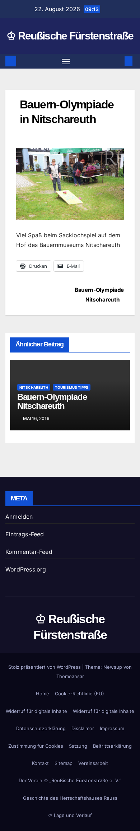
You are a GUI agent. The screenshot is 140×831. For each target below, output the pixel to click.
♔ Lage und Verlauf (70, 815)
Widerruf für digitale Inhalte (36, 711)
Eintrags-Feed (24, 534)
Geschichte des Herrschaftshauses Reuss (70, 798)
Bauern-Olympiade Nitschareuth (52, 401)
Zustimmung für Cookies (35, 746)
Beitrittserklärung (112, 746)
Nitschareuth (33, 387)
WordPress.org (25, 569)
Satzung (78, 746)
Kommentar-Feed (28, 551)
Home (42, 693)
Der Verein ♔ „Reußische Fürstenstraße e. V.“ (70, 780)
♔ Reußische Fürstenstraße (70, 36)
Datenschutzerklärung (41, 728)
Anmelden (19, 516)
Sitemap (64, 763)
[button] (118, 61)
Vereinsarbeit (93, 763)
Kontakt (40, 763)
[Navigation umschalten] (66, 61)
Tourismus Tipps (71, 387)
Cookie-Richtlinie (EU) (79, 693)
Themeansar (70, 676)
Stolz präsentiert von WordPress (45, 667)
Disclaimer (82, 728)
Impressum (112, 728)
